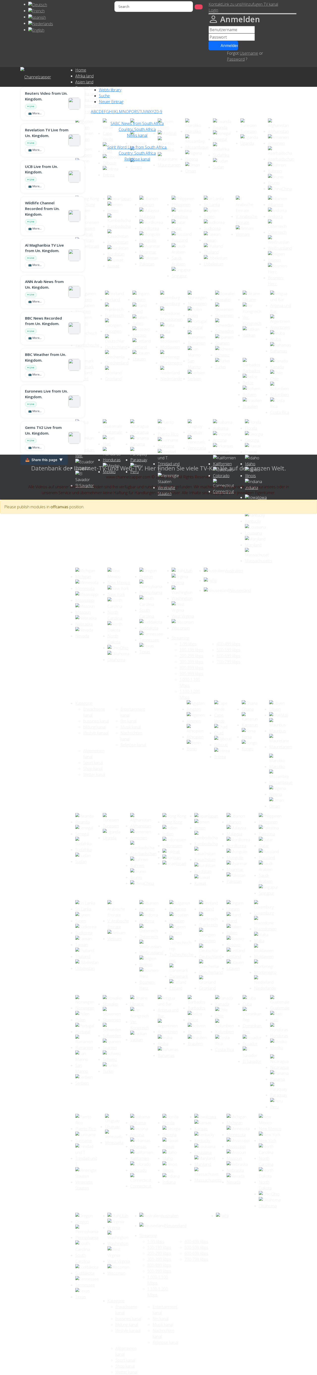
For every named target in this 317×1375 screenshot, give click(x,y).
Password (236, 59)
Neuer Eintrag (111, 101)
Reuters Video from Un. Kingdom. (46, 96)
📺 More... (35, 113)
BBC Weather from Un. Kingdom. (45, 357)
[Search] (199, 6)
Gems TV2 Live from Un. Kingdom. (43, 430)
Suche (104, 95)
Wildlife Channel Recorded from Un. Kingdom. (42, 208)
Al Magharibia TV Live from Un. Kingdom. (44, 248)
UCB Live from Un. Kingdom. (41, 169)
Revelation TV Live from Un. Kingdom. (46, 132)
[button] (213, 10)
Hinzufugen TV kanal (260, 4)
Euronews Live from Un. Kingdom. (46, 394)
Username (249, 53)
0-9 (159, 111)
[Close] (253, 14)
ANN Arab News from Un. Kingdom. (44, 284)
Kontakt (215, 4)
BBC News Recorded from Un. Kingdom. (43, 321)
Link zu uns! (232, 4)
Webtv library (110, 90)
